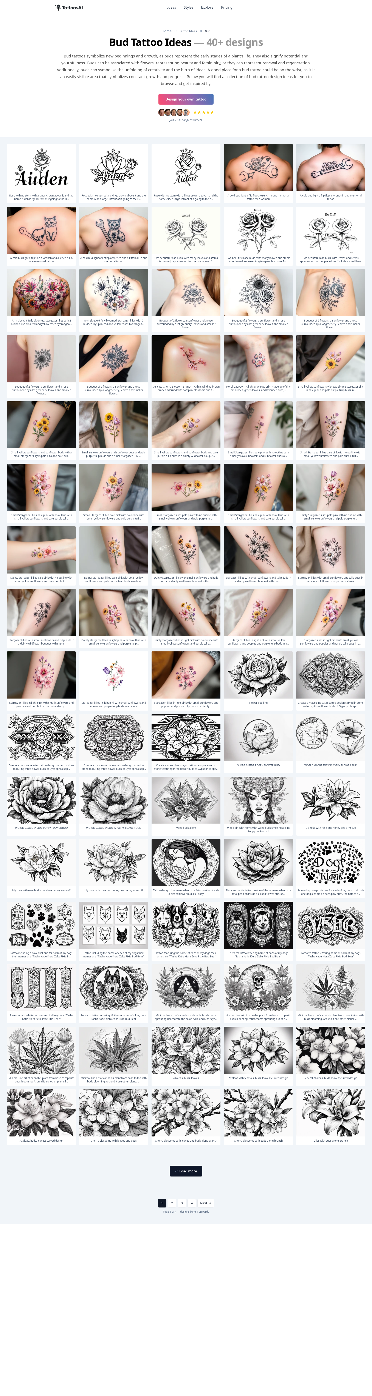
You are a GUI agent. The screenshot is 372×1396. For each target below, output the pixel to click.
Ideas (171, 7)
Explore (207, 7)
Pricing (226, 7)
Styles (188, 7)
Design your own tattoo (186, 99)
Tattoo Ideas (188, 31)
